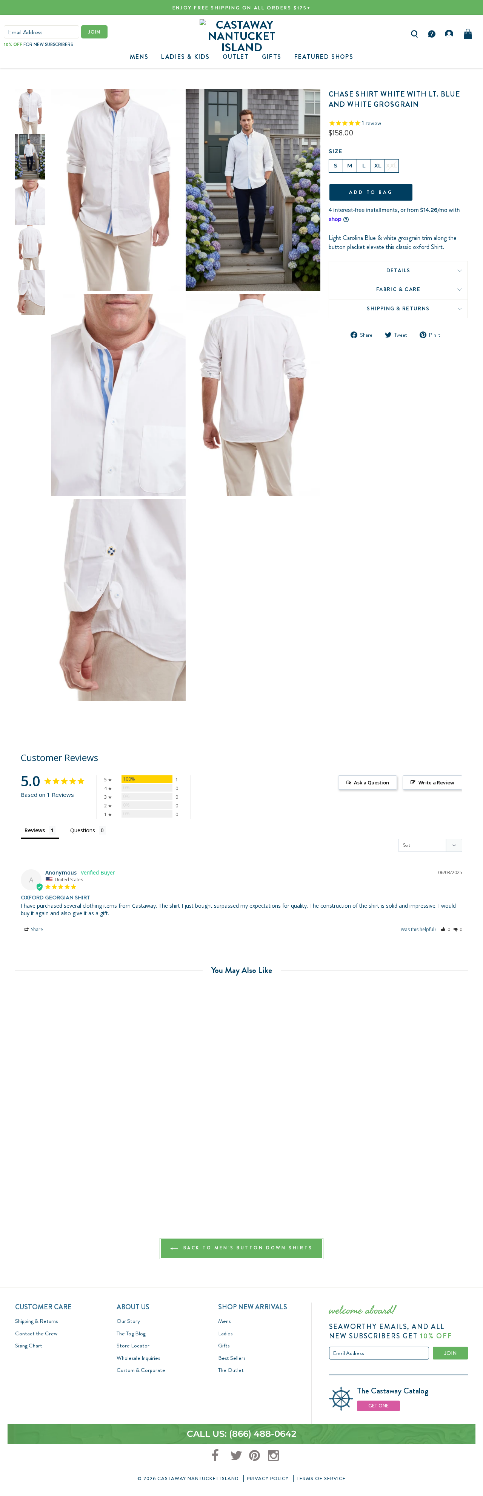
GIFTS (271, 56)
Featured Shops (323, 56)
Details (398, 270)
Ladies (225, 1333)
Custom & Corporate (141, 1370)
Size (336, 151)
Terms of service (321, 1478)
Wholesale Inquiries (138, 1358)
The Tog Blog (131, 1333)
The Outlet (231, 1370)
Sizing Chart (28, 1345)
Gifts (223, 1345)
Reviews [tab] (35, 830)
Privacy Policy (268, 1478)
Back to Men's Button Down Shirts (247, 1247)
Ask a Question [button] (371, 782)
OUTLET (236, 56)
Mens (139, 56)
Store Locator (133, 1345)
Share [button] (36, 929)
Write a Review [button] (436, 782)
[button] (445, 929)
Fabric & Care (398, 289)
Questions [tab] (82, 830)
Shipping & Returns (398, 308)
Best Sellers (231, 1358)
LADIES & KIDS (185, 56)
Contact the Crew (36, 1333)
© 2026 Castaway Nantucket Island (188, 1478)
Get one (378, 1405)
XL (377, 165)
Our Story (128, 1321)
